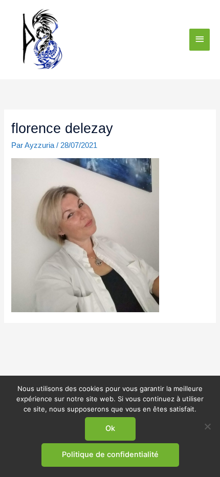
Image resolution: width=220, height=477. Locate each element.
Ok (110, 428)
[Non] (207, 426)
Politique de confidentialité (110, 454)
